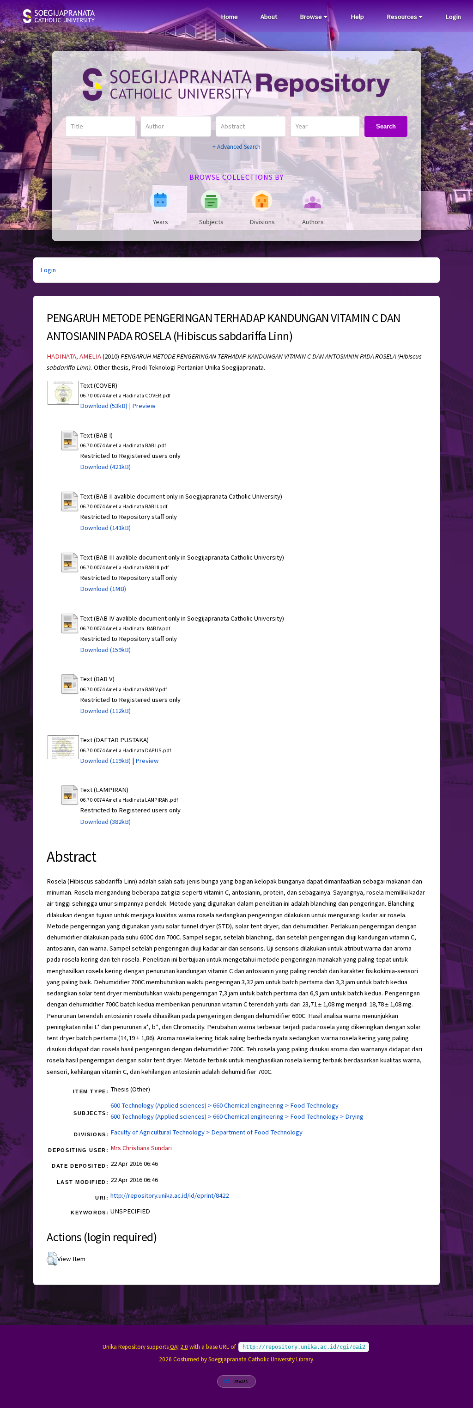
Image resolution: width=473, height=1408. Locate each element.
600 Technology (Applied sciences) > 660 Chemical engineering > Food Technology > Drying (237, 1116)
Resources (402, 16)
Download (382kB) (105, 821)
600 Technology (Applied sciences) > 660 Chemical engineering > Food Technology (224, 1105)
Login (453, 16)
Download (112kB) (105, 711)
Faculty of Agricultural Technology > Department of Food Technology (206, 1132)
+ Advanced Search (236, 147)
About (269, 16)
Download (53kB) (103, 406)
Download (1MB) (103, 589)
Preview (144, 406)
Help (357, 16)
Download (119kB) (105, 760)
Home (229, 16)
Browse (311, 16)
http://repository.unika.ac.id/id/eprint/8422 (169, 1195)
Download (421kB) (105, 467)
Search (386, 126)
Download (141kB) (105, 528)
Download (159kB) (105, 650)
